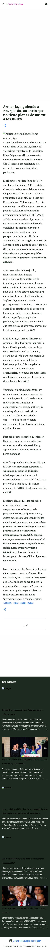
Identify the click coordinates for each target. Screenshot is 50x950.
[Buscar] (46, 4)
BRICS (23, 603)
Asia (16, 603)
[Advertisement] (25, 75)
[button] (4, 125)
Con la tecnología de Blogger (26, 941)
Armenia (7, 603)
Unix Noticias (15, 4)
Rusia (30, 603)
